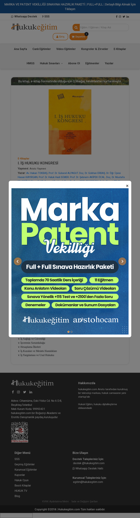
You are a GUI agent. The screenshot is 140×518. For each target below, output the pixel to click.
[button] (18, 261)
